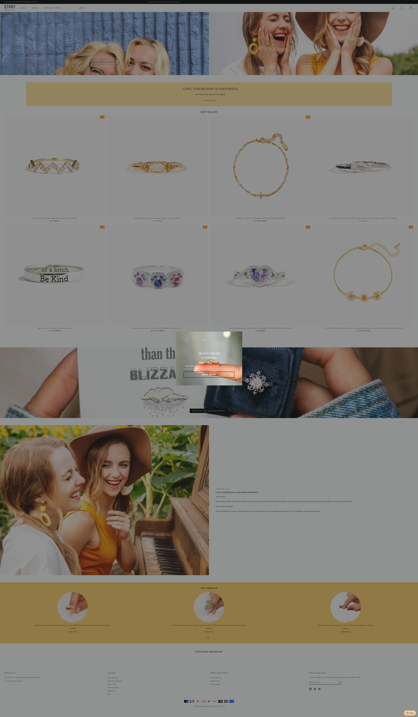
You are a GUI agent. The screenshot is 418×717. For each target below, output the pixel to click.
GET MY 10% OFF (209, 374)
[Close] (239, 334)
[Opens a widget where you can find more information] (410, 713)
